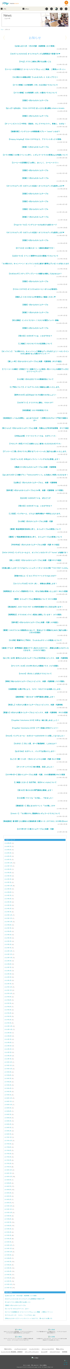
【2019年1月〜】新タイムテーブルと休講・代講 (35, 829)
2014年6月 (7, 1265)
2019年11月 (8, 1065)
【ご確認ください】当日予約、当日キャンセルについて (35, 782)
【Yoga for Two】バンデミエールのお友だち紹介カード (35, 225)
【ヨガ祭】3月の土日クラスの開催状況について (35, 379)
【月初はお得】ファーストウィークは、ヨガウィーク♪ (35, 436)
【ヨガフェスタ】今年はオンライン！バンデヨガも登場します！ (35, 459)
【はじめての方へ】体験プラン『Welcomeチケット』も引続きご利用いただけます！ (35, 475)
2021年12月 (8, 987)
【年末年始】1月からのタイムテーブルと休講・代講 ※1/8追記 (35, 545)
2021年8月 (7, 1000)
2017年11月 (8, 1137)
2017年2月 (7, 1163)
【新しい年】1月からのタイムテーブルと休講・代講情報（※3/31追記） (35, 361)
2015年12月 (8, 1206)
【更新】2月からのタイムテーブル (35, 116)
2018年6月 (7, 1118)
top (2, 29)
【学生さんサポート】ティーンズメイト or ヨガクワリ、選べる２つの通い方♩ (28, 1318)
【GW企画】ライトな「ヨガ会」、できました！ (35, 798)
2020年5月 (7, 1046)
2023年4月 (7, 938)
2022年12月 (8, 951)
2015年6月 (7, 1225)
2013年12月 (8, 1284)
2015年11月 (8, 1209)
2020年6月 (7, 1042)
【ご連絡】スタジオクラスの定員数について (35, 344)
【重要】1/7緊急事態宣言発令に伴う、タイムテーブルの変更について (35, 537)
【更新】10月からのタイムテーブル (35, 147)
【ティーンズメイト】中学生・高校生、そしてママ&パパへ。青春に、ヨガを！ (35, 124)
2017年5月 (7, 1153)
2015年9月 (7, 1216)
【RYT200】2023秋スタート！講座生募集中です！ (35, 248)
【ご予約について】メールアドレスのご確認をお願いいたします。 (35, 387)
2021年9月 (7, 997)
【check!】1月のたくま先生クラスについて (35, 673)
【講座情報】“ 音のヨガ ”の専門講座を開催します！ (35, 697)
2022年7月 (7, 967)
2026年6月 (7, 849)
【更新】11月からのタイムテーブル (35, 178)
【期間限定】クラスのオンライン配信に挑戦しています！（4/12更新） (35, 615)
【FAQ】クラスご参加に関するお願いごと (35, 61)
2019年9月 (7, 1072)
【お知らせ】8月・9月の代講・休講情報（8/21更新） (35, 46)
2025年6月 (7, 872)
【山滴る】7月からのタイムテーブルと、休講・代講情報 (35, 482)
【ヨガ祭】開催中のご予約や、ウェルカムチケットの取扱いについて (35, 640)
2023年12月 (8, 915)
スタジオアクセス (55, 1351)
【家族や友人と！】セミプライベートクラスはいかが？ (35, 576)
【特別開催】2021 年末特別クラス (35, 410)
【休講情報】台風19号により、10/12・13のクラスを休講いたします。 (35, 689)
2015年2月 (7, 1238)
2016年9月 (7, 1180)
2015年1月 (7, 1242)
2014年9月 (7, 1255)
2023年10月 (8, 921)
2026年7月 (7, 846)
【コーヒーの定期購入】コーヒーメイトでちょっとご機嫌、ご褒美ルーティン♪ (35, 69)
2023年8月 (7, 925)
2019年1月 (7, 1095)
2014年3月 (7, 1274)
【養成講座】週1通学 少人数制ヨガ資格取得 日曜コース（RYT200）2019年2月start (35, 821)
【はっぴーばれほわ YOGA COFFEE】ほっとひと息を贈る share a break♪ (35, 108)
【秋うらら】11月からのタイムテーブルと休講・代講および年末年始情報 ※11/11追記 (35, 428)
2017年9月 (7, 1144)
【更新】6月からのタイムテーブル (35, 328)
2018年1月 (7, 1134)
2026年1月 (7, 859)
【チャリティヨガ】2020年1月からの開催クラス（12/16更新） (35, 666)
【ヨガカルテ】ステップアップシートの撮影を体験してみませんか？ (35, 274)
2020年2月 (7, 1055)
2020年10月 (8, 1029)
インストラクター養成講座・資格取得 (12, 1351)
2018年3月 (7, 1127)
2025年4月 (7, 876)
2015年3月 (7, 1235)
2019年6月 (7, 1082)
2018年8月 (7, 1111)
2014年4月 (7, 1271)
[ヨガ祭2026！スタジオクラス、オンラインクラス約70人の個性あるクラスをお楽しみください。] (52, 1336)
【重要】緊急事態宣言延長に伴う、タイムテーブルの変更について (35, 529)
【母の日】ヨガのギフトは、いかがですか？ (35, 336)
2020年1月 (7, 1059)
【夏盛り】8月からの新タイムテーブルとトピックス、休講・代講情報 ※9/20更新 (35, 712)
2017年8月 (7, 1147)
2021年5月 (7, 1010)
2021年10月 (8, 993)
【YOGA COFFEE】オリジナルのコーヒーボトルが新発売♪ (35, 289)
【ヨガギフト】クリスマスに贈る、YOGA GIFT (35, 402)
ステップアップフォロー (32, 1351)
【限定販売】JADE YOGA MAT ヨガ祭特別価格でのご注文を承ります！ (35, 607)
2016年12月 (8, 1170)
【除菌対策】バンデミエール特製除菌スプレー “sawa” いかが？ (35, 131)
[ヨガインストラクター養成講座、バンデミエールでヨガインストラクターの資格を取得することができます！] (19, 1329)
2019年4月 (7, 1088)
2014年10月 (8, 1251)
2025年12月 (8, 863)
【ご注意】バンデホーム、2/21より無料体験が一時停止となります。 (35, 514)
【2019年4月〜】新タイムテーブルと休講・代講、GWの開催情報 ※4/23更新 (35, 774)
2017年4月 (7, 1157)
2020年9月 (7, 1033)
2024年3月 (7, 905)
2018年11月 (8, 1101)
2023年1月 (7, 948)
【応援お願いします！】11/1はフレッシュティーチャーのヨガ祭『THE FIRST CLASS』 (35, 568)
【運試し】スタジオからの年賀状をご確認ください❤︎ (35, 297)
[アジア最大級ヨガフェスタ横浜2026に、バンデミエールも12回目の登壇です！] (52, 1329)
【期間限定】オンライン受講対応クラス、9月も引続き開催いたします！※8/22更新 (35, 591)
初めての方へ (8, 1349)
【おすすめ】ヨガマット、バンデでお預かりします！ (35, 751)
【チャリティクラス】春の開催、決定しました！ (35, 767)
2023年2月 (7, 944)
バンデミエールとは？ (20, 1349)
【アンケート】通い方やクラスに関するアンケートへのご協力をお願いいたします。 (35, 451)
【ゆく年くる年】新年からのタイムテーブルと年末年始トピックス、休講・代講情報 (35, 658)
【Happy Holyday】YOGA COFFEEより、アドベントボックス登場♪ (35, 139)
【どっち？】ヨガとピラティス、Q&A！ (16, 1308)
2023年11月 (8, 918)
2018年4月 (7, 1124)
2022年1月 (7, 983)
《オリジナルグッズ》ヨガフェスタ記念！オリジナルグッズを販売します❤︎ (35, 186)
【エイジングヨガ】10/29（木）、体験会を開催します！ (35, 583)
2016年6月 (7, 1189)
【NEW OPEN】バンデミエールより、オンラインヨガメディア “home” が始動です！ (35, 552)
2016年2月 (7, 1199)
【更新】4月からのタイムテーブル (35, 100)
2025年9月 (7, 869)
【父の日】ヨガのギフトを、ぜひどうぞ (34, 498)
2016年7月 (7, 1186)
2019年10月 (8, 1069)
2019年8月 (7, 1075)
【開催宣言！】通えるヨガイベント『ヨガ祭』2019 (35, 806)
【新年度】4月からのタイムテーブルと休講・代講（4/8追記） (35, 622)
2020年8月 (7, 1036)
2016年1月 (7, 1202)
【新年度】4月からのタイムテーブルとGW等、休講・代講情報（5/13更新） (35, 490)
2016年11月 (8, 1173)
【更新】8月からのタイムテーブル (35, 194)
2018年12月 (8, 1098)
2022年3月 (7, 977)
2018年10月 (8, 1104)
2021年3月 (7, 1016)
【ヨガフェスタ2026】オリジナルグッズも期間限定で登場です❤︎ (35, 54)
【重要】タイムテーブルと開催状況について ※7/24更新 (35, 599)
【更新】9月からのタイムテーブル (15, 1305)
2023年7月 (7, 928)
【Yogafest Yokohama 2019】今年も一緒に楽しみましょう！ (35, 720)
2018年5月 (7, 1121)
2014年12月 (8, 1245)
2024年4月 (7, 902)
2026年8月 (7, 843)
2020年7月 (7, 1039)
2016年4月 (7, 1193)
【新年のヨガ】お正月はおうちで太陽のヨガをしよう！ (35, 395)
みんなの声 (44, 1351)
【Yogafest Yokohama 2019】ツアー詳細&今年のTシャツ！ (35, 728)
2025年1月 (7, 882)
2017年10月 (8, 1140)
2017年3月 (7, 1160)
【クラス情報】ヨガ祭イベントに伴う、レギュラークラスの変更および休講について (35, 155)
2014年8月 (7, 1258)
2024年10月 (8, 885)
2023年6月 (7, 931)
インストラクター (34, 1349)
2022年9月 (7, 961)
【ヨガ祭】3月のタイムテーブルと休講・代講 (35, 521)
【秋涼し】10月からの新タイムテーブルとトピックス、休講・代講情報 (35, 705)
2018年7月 (7, 1114)
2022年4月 (7, 974)
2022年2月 (7, 980)
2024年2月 (7, 908)
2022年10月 (8, 957)
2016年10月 (8, 1176)
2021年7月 (7, 1003)
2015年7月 (7, 1222)
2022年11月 (8, 954)
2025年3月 (7, 879)
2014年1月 (7, 1281)
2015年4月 (7, 1232)
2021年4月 (7, 1013)
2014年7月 (7, 1261)
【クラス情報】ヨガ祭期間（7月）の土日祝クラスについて (35, 85)
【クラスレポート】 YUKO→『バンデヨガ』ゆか (20, 1315)
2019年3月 (7, 1091)
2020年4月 (7, 1049)
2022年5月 (7, 970)
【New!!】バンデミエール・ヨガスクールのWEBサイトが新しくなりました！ (35, 736)
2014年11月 (8, 1248)
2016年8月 (7, 1183)
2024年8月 (7, 892)
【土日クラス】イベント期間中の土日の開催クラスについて (35, 256)
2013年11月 (8, 1287)
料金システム (60, 1349)
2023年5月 (7, 934)
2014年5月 (7, 1268)
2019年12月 (8, 1062)
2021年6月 (7, 1006)
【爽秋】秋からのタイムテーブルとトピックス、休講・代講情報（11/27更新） (35, 681)
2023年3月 (7, 941)
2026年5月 (7, 853)
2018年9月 (7, 1108)
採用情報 (64, 1351)
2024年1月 (7, 912)
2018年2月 (7, 1131)
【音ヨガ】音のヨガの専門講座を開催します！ (35, 790)
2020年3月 (7, 1052)
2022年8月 (7, 964)
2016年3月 (7, 1196)
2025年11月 (8, 866)
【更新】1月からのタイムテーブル (35, 209)
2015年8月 (7, 1219)
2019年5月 (7, 1085)
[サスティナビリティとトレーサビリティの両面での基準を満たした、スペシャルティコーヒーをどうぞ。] (19, 1336)
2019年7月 (7, 1078)
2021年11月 (8, 990)
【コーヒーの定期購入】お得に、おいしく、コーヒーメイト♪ (35, 163)
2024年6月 (7, 898)
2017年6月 (7, 1150)
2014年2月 (7, 1278)
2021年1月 (7, 1023)
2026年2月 (7, 856)
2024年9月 (7, 889)
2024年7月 (7, 895)
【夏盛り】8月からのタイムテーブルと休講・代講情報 (35, 467)
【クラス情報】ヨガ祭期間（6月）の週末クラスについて (35, 93)
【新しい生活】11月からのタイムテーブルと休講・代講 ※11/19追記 (35, 560)
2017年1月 (7, 1167)
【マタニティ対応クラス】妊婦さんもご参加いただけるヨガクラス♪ (35, 444)
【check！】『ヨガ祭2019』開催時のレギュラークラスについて (35, 813)
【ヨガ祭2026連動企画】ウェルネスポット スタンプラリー (35, 77)
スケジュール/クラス (48, 1349)
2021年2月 (7, 1019)
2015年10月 (8, 1212)
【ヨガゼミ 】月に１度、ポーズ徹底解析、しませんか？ (35, 743)
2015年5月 (7, 1229)
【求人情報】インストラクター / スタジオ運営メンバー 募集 (35, 320)
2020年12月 (8, 1026)
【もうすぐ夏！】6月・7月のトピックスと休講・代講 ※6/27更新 (35, 759)
